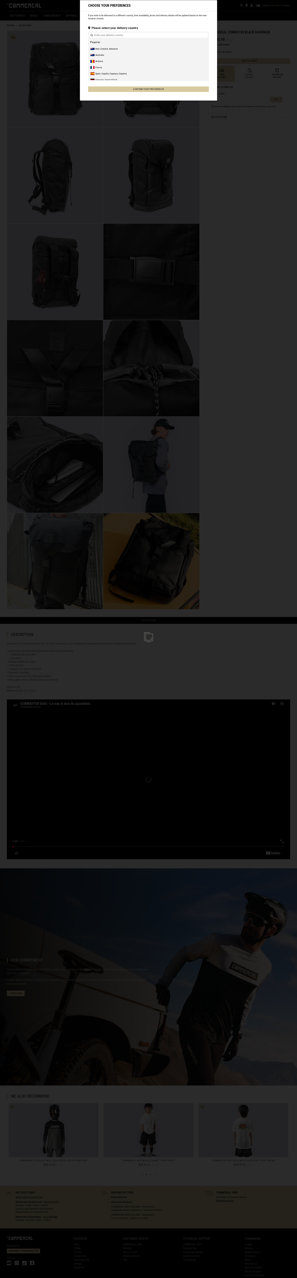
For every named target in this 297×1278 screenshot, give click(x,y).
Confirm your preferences (148, 89)
